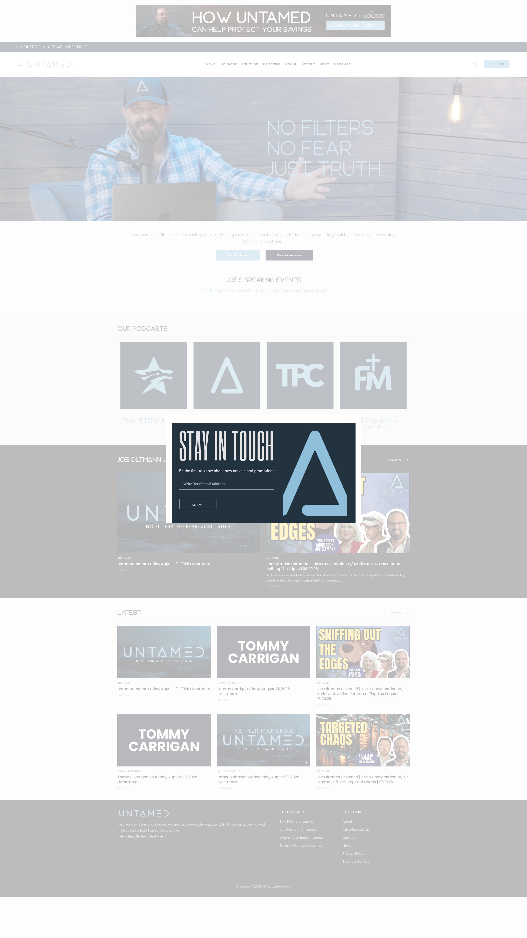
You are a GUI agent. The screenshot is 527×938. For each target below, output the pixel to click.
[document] (263, 469)
